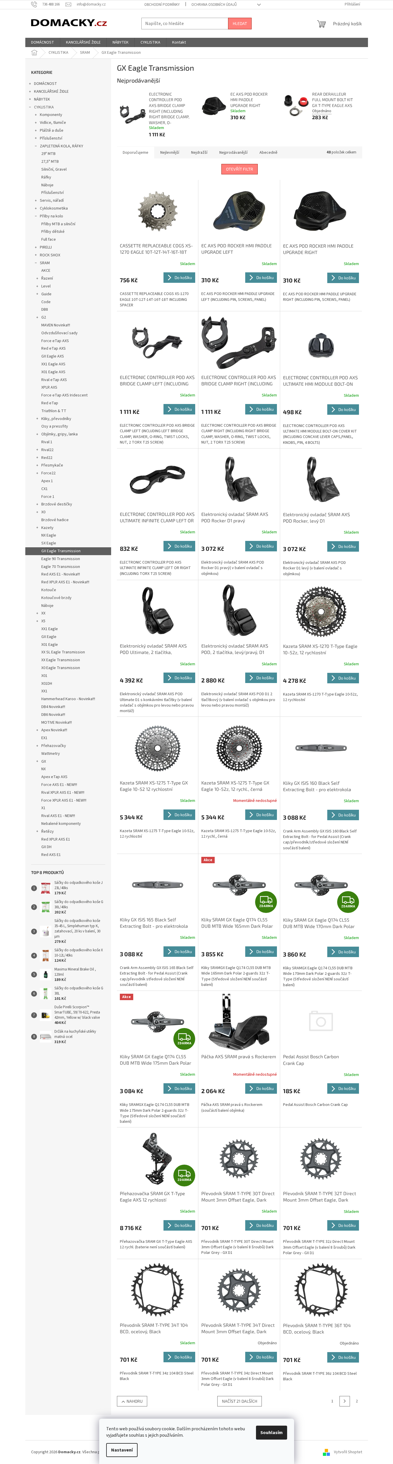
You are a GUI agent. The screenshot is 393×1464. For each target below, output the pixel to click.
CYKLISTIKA (44, 107)
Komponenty (51, 115)
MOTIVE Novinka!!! (56, 722)
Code (46, 302)
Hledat (240, 23)
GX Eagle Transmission (61, 551)
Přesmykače (52, 465)
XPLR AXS (49, 387)
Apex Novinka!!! (54, 730)
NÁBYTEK (42, 99)
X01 (44, 676)
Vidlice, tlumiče (53, 123)
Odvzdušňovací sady (59, 333)
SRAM (45, 263)
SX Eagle (48, 543)
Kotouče (48, 590)
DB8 (44, 309)
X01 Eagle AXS (53, 372)
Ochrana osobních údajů (214, 4)
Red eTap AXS (53, 348)
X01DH (46, 684)
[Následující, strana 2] (344, 1401)
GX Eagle (48, 637)
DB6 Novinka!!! (53, 715)
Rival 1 (46, 442)
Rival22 (47, 450)
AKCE (45, 271)
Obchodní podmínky (162, 4)
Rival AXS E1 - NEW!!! (58, 816)
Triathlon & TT (53, 411)
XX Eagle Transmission (60, 660)
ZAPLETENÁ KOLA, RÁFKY (61, 146)
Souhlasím (271, 1432)
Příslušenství (51, 138)
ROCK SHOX (50, 255)
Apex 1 (47, 481)
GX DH (46, 847)
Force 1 (47, 497)
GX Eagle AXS (52, 356)
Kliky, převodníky (56, 419)
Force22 (48, 473)
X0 (43, 512)
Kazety (47, 528)
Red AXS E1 (51, 855)
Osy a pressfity (54, 426)
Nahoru (135, 1401)
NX (43, 769)
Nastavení (122, 1450)
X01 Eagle (49, 645)
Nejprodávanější (233, 152)
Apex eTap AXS (54, 777)
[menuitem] (42, 42)
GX (43, 761)
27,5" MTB (50, 162)
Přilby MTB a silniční (58, 224)
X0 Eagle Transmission (60, 668)
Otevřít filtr (239, 169)
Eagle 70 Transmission (60, 567)
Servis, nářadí (52, 200)
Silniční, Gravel (54, 169)
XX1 (44, 691)
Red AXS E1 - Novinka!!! (60, 574)
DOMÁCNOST (45, 84)
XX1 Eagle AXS (53, 364)
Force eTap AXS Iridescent (64, 395)
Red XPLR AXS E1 (55, 839)
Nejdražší (199, 152)
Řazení (47, 278)
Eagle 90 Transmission (60, 559)
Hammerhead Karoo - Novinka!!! (68, 699)
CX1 (44, 489)
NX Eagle (48, 535)
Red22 (46, 458)
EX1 (44, 738)
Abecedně (268, 152)
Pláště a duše (51, 130)
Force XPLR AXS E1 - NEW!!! (63, 800)
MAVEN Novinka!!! (55, 325)
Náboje (47, 185)
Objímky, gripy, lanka (59, 434)
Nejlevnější (169, 152)
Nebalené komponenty (61, 824)
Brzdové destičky (56, 504)
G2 (43, 317)
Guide (46, 294)
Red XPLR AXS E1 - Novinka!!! (65, 582)
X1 (43, 808)
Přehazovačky (53, 746)
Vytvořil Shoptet (348, 1452)
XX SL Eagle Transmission (63, 652)
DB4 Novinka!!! (53, 707)
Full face (48, 239)
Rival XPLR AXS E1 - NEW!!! (62, 793)
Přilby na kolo (51, 216)
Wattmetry (50, 754)
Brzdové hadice (55, 520)
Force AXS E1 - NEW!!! (59, 785)
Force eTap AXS (55, 341)
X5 (43, 621)
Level (46, 286)
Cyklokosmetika (54, 208)
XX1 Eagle (49, 629)
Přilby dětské (53, 232)
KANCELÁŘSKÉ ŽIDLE (51, 91)
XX (43, 613)
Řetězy (47, 831)
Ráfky (46, 177)
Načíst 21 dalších (239, 1401)
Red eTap (49, 403)
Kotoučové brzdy (56, 598)
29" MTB (48, 154)
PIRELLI (46, 247)
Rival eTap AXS (54, 380)
